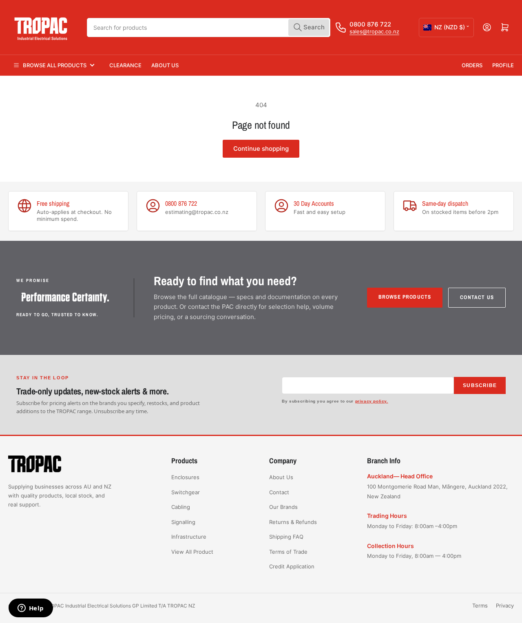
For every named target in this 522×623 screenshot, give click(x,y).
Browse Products (404, 296)
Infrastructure (188, 536)
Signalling (183, 522)
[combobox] (209, 27)
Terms (480, 605)
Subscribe (480, 385)
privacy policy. (371, 401)
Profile (503, 65)
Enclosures (185, 477)
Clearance (125, 65)
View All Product (192, 551)
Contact (279, 492)
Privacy (505, 605)
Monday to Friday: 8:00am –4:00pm (412, 526)
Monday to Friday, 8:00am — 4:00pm (414, 556)
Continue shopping (261, 148)
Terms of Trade (288, 551)
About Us (165, 65)
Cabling (180, 507)
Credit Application (291, 566)
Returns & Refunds (293, 522)
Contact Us (477, 297)
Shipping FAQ (286, 536)
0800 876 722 (370, 24)
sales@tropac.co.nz (374, 31)
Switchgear (185, 492)
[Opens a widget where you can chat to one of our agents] (30, 609)
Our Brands (283, 507)
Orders (472, 65)
